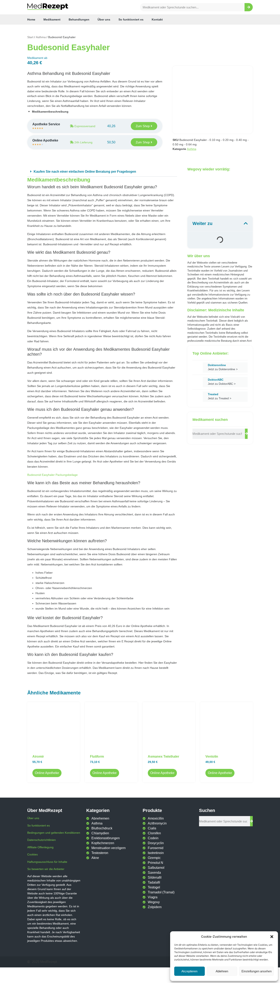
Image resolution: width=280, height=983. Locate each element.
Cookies (32, 854)
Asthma (41, 37)
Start (30, 37)
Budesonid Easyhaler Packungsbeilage (52, 474)
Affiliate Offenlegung (40, 847)
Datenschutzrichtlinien (41, 839)
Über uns (104, 19)
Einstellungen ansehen (256, 971)
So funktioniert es (130, 19)
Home (31, 19)
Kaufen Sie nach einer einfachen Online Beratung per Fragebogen (85, 171)
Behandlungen (79, 19)
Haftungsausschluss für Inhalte (47, 861)
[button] (272, 937)
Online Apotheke (47, 773)
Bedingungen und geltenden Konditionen (53, 832)
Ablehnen (222, 971)
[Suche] (249, 7)
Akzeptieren (189, 971)
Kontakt (157, 19)
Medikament (51, 19)
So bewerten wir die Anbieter (45, 869)
